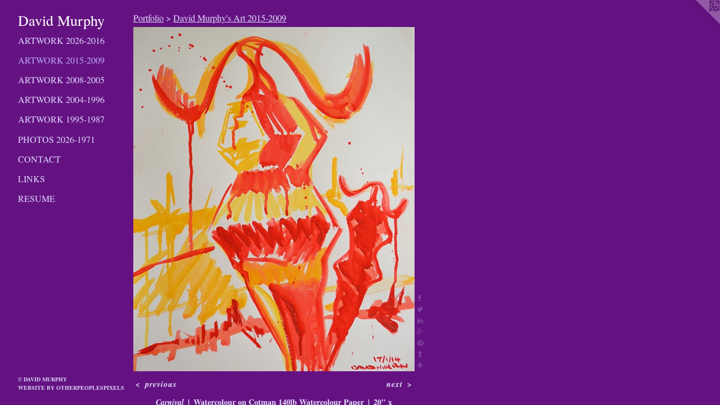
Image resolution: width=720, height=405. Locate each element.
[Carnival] (274, 199)
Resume (36, 198)
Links (31, 178)
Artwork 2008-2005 (61, 80)
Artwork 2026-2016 (61, 40)
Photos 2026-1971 (56, 139)
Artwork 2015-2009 (61, 60)
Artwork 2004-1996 (61, 99)
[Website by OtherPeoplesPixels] (697, 22)
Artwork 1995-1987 (61, 119)
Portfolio (148, 18)
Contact (39, 159)
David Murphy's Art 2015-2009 (229, 18)
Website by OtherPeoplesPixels (71, 388)
